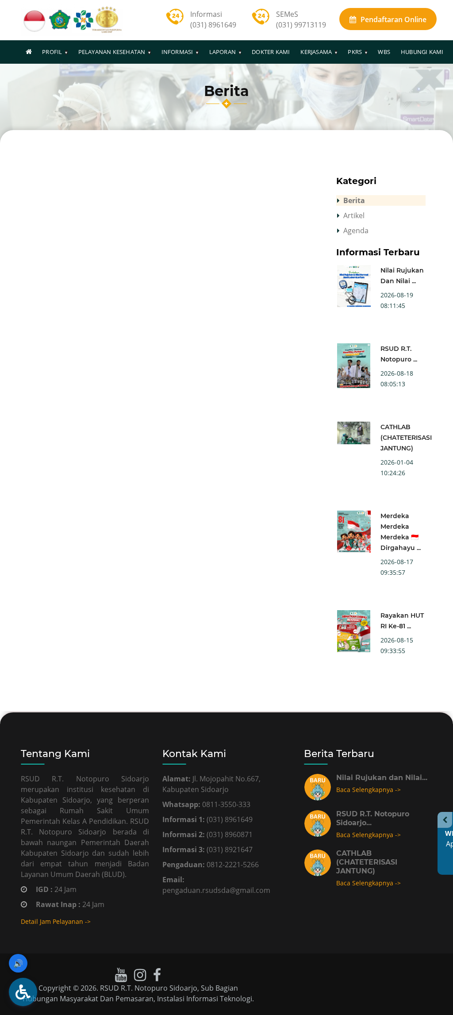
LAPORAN (222, 52)
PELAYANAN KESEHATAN (112, 52)
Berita (354, 200)
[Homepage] (29, 52)
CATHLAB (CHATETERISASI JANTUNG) (406, 437)
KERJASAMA (316, 52)
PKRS (355, 52)
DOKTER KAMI (271, 52)
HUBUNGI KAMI (422, 52)
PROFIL (52, 52)
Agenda (356, 230)
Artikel (354, 215)
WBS (384, 52)
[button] (23, 992)
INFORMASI (177, 52)
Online (393, 19)
